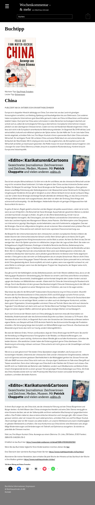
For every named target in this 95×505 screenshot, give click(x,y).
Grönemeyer (20, 94)
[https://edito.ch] (47, 166)
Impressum (30, 486)
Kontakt (8, 492)
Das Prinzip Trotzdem (25, 91)
